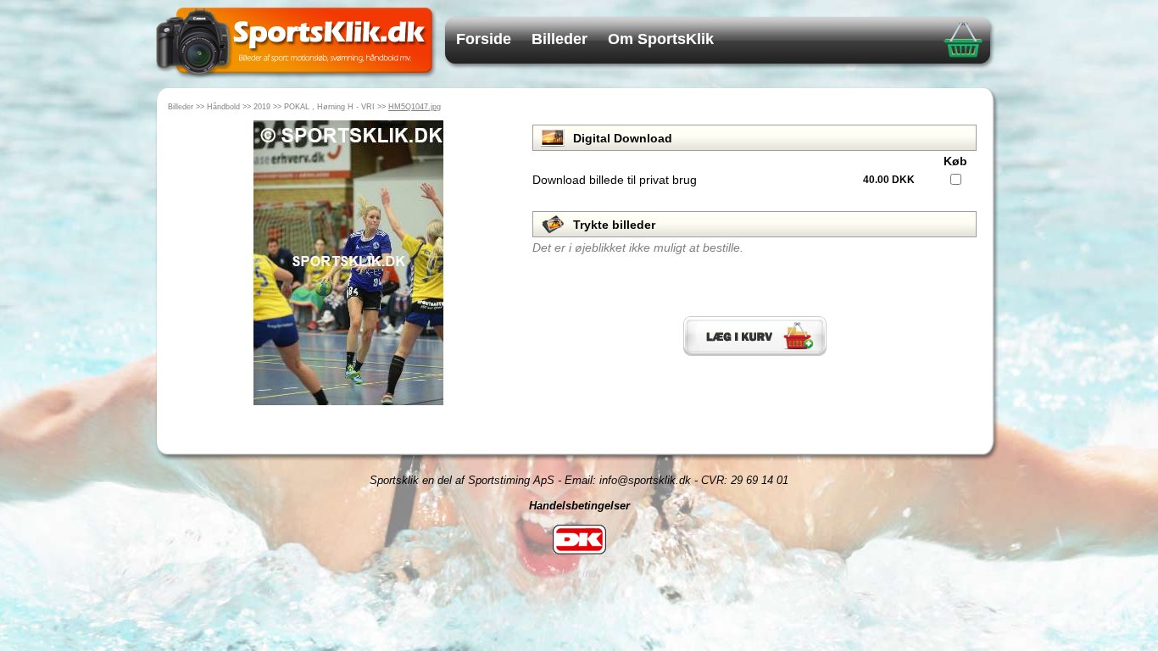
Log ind (579, 573)
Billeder (559, 39)
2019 (261, 107)
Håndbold (223, 107)
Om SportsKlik (661, 39)
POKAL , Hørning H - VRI (329, 107)
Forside (483, 39)
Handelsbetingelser (579, 505)
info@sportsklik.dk (645, 480)
